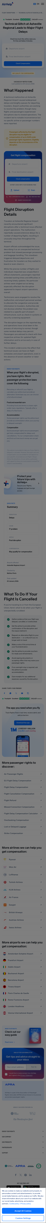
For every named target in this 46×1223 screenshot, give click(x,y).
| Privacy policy (25, 1204)
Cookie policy (14, 1204)
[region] (23, 1205)
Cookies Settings (23, 1218)
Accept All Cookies (23, 1211)
